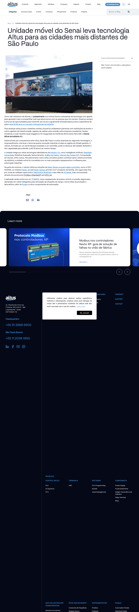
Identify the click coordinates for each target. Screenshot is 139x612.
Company (49, 12)
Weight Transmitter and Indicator (123, 493)
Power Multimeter (121, 489)
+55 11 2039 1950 (18, 338)
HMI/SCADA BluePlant (42, 172)
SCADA (94, 489)
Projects (84, 12)
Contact (119, 304)
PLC (47, 485)
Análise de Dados (52, 155)
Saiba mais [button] (81, 306)
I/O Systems (50, 489)
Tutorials (95, 302)
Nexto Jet (26, 170)
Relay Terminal (120, 497)
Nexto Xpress (39, 170)
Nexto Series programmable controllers (64, 167)
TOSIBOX (35, 179)
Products (73, 12)
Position (95, 608)
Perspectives (61, 12)
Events (38, 12)
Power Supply (120, 485)
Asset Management (99, 492)
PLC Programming (98, 485)
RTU (47, 492)
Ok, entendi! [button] (84, 313)
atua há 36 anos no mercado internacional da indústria (31, 124)
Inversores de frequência (77, 608)
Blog (98, 4)
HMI (70, 485)
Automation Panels (122, 608)
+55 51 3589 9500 (18, 325)
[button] (123, 4)
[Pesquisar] (128, 12)
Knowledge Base (113, 4)
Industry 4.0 (55, 153)
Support (119, 299)
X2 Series (67, 172)
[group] (69, 247)
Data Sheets (96, 299)
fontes (24, 184)
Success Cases (26, 12)
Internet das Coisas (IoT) (69, 155)
